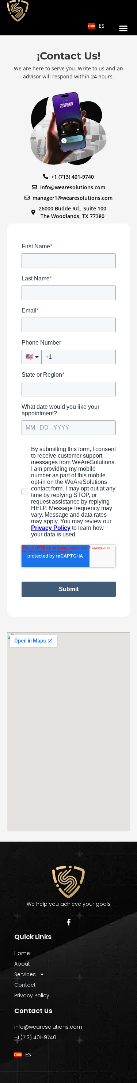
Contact (25, 985)
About (22, 963)
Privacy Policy (31, 995)
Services (25, 974)
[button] (123, 28)
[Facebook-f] (68, 922)
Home (22, 953)
